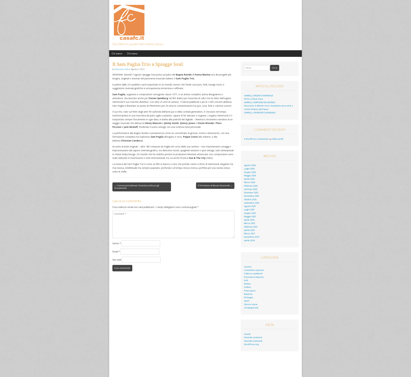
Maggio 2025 (250, 216)
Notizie (247, 283)
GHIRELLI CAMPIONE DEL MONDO (259, 102)
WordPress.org (251, 344)
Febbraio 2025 (251, 226)
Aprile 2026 (249, 179)
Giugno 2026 (250, 172)
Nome (116, 243)
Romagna (248, 297)
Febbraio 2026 (251, 185)
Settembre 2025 (251, 203)
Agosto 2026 (250, 165)
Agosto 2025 (250, 206)
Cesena (247, 266)
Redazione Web (122, 69)
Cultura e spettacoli (253, 273)
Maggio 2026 (250, 175)
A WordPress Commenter (256, 139)
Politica (247, 287)
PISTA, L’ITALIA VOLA (253, 99)
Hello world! (277, 139)
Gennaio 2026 (250, 189)
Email (116, 251)
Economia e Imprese (254, 277)
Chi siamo (117, 53)
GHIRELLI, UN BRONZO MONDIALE (260, 112)
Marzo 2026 (249, 182)
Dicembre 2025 (251, 192)
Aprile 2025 (249, 220)
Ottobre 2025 (250, 199)
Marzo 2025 (249, 223)
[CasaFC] (128, 20)
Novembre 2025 (251, 196)
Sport (246, 300)
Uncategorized (251, 307)
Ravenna (248, 294)
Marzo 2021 (249, 233)
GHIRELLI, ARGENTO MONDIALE (258, 95)
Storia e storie (251, 304)
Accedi (247, 334)
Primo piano (250, 290)
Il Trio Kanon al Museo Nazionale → (215, 185)
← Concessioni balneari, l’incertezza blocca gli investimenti (136, 186)
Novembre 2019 (251, 237)
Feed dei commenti (253, 341)
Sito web (116, 259)
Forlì (246, 280)
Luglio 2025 (249, 209)
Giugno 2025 (250, 213)
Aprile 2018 (249, 240)
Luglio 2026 (249, 168)
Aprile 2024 (249, 230)
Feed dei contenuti (253, 337)
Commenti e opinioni (254, 270)
